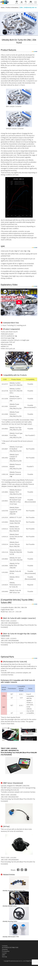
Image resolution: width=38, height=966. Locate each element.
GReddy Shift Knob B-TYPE (11, 936)
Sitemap (4, 957)
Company (5, 945)
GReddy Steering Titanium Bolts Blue (14, 890)
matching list (30, 3)
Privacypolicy (5, 951)
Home (2, 7)
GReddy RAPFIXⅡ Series (10, 906)
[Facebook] (18, 869)
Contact (4, 953)
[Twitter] (22, 869)
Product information (12, 7)
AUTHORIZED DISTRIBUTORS (10, 947)
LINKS (3, 955)
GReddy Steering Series (10, 921)
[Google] (26, 869)
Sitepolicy (5, 949)
